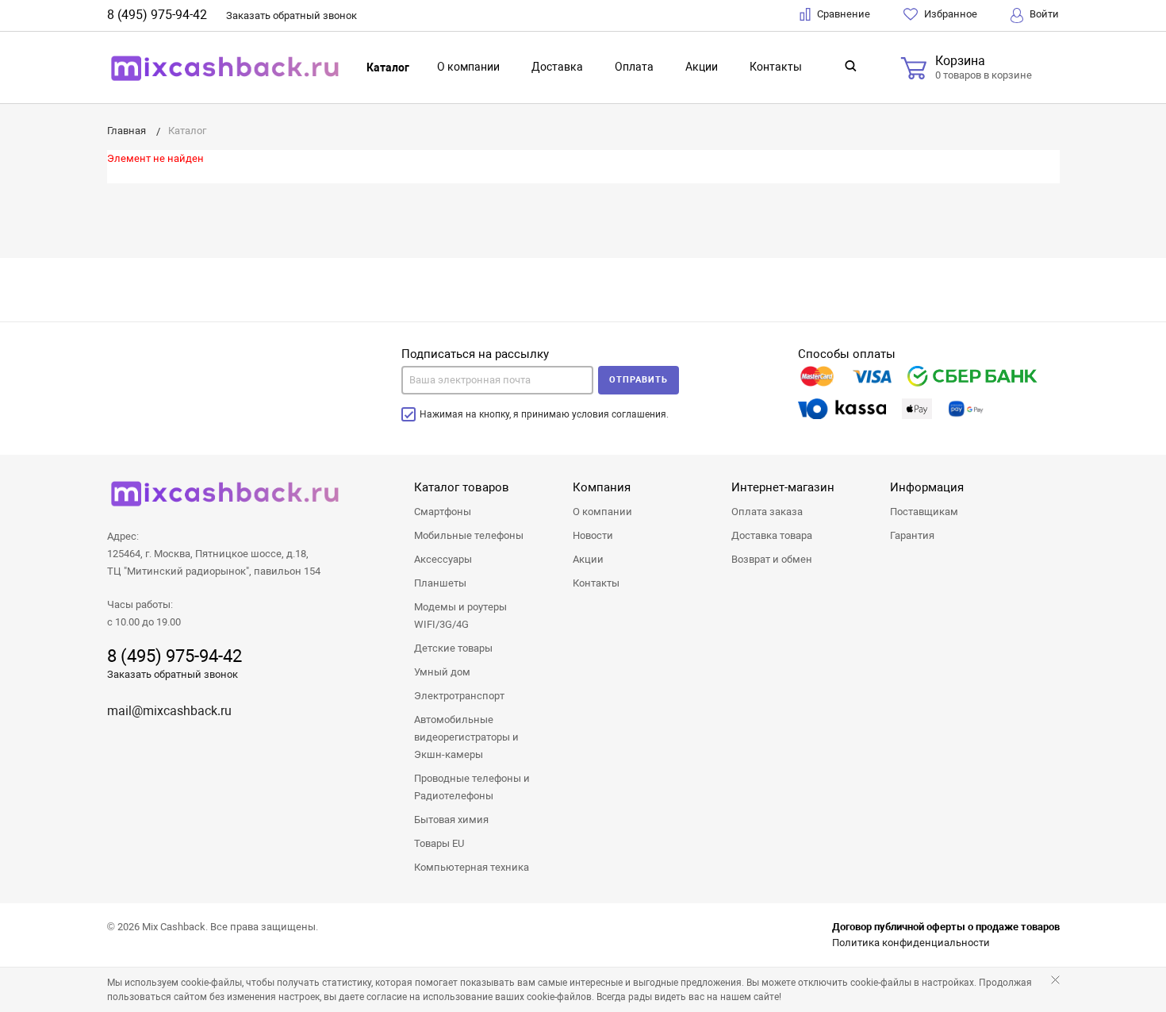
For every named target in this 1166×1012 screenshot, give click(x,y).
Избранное (949, 14)
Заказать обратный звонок (172, 674)
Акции (701, 66)
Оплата (634, 66)
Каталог (387, 67)
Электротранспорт (459, 696)
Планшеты (440, 583)
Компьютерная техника (471, 867)
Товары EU (439, 843)
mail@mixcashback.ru (169, 710)
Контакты (776, 66)
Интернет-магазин (782, 487)
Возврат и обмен (771, 559)
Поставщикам (924, 512)
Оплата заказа (767, 512)
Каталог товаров (461, 487)
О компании (468, 66)
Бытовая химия (451, 819)
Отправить (638, 380)
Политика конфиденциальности (911, 943)
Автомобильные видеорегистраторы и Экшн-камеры (466, 737)
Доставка (557, 66)
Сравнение (842, 14)
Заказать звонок (291, 15)
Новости (593, 535)
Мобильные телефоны (469, 535)
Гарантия (912, 535)
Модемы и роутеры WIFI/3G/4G (460, 615)
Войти (1043, 14)
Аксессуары (443, 559)
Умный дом (442, 672)
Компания (602, 487)
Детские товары (453, 648)
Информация (927, 487)
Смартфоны (442, 512)
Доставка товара (771, 535)
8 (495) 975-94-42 (157, 14)
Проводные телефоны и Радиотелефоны (472, 787)
